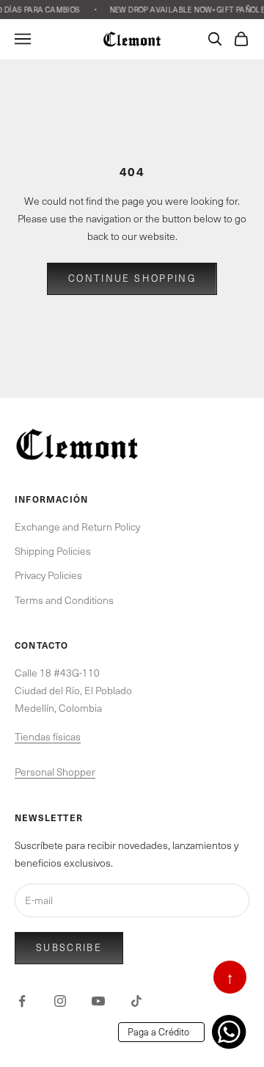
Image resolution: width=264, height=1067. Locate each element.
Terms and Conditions (64, 600)
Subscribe (69, 947)
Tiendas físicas (48, 736)
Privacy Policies (48, 575)
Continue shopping (132, 278)
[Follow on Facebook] (22, 1001)
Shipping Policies (53, 551)
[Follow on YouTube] (98, 1001)
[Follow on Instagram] (60, 1001)
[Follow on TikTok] (136, 1001)
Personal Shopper (55, 772)
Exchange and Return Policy (77, 527)
